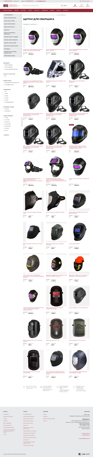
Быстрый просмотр (33, 37)
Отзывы (52, 10)
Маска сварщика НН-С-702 (52, 340)
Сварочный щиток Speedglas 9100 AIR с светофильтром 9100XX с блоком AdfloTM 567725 (33, 82)
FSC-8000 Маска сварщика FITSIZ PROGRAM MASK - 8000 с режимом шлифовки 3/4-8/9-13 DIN (78, 147)
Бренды (16, 10)
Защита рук (25, 425)
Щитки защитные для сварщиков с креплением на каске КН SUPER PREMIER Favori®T (33, 276)
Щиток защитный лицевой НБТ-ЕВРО (55, 212)
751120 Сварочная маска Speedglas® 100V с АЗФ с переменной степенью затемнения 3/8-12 (33, 308)
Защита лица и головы (28, 418)
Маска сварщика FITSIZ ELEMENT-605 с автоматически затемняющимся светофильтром (33, 147)
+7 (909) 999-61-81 (29, 1)
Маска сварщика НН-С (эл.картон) (77, 340)
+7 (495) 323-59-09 (7, 1)
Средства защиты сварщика (29, 433)
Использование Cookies (8, 427)
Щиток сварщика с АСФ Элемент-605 (78, 307)
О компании (45, 10)
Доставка (23, 10)
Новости (58, 10)
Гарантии (36, 10)
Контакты (65, 10)
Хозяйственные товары (28, 445)
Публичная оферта (7, 425)
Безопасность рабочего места (29, 437)
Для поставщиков (7, 423)
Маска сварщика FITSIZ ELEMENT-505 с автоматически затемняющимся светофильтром (56, 147)
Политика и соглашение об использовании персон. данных (9, 431)
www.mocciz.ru (72, 422)
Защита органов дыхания (28, 416)
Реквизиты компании (8, 416)
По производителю (27, 414)
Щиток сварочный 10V (74, 243)
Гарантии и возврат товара (49, 418)
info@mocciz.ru (42, 1)
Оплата (30, 10)
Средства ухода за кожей (28, 435)
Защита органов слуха (28, 423)
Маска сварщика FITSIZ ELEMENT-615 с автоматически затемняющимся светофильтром (79, 114)
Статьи (4, 434)
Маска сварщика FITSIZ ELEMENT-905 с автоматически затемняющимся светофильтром (33, 114)
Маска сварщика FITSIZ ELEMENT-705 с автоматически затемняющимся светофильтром (56, 114)
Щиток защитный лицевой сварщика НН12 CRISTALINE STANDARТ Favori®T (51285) (55, 372)
